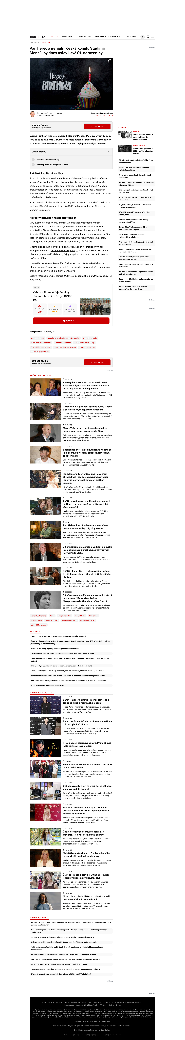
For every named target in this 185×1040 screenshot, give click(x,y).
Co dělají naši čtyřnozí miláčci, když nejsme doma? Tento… (134, 258)
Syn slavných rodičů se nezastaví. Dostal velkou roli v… (136, 191)
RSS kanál (106, 1002)
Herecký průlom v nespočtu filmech (52, 165)
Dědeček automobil (63, 343)
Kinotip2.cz (34, 42)
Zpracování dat (117, 1002)
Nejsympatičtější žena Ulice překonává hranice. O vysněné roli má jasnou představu (65, 969)
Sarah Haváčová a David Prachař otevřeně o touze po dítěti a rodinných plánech (63, 954)
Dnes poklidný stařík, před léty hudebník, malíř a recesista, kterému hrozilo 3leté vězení (67, 671)
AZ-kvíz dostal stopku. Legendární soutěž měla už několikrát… (136, 273)
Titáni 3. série (36, 620)
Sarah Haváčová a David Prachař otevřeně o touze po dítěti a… (136, 183)
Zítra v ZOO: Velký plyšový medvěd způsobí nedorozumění (55, 649)
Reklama (59, 1002)
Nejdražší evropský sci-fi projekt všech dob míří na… (135, 176)
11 (91, 1035)
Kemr (52, 616)
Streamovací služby (140, 145)
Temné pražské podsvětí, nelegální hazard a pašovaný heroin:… (143, 137)
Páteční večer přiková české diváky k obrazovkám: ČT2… (134, 221)
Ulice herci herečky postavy (107, 37)
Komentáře (98, 126)
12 (94, 1035)
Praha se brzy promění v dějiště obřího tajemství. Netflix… (143, 151)
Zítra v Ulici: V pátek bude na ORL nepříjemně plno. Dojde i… (132, 228)
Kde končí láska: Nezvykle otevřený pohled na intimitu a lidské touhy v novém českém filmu (69, 681)
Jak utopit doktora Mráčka (65, 347)
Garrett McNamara (38, 625)
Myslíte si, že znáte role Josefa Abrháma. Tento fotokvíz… (136, 161)
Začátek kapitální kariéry (48, 159)
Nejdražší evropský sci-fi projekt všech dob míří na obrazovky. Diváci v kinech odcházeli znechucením (67, 948)
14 (100, 1035)
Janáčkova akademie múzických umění (63, 338)
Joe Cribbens (80, 616)
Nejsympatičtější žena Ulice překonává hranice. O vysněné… (135, 206)
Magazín (136, 131)
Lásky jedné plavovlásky (84, 343)
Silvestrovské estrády (39, 352)
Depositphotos (106, 1030)
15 (104, 1035)
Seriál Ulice (67, 37)
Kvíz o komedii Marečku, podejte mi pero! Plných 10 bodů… (136, 243)
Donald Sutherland (38, 616)
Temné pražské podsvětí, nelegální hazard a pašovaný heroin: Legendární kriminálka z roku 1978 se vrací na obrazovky (71, 923)
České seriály (130, 37)
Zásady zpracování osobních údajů (76, 1005)
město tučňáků (52, 620)
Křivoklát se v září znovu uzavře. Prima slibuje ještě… (135, 213)
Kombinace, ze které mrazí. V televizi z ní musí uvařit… (136, 265)
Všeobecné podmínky (78, 1002)
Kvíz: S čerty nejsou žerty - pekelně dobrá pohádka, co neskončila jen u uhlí (61, 666)
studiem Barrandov (39, 210)
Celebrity (54, 37)
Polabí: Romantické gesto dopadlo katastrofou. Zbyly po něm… (133, 287)
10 (88, 1035)
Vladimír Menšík (37, 338)
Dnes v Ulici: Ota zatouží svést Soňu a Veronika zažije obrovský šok (58, 636)
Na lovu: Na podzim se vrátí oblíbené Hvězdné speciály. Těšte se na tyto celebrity (64, 942)
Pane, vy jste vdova (87, 347)
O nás (44, 1002)
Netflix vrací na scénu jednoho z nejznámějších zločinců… (132, 235)
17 (110, 1035)
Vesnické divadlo (90, 338)
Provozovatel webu (94, 1002)
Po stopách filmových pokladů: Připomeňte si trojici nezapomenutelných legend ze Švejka (68, 676)
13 (97, 1035)
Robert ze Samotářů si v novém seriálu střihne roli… (135, 198)
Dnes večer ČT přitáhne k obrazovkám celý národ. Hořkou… (136, 280)
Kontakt (118, 1005)
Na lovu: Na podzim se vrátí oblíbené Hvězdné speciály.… (134, 169)
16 (107, 1035)
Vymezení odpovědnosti (132, 1002)
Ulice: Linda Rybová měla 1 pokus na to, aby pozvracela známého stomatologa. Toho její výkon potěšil (70, 659)
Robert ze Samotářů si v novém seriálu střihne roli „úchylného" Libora (59, 964)
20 (120, 1035)
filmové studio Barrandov (41, 343)
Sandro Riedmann (45, 115)
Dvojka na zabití (64, 616)
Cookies (66, 1002)
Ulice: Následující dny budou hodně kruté (47, 685)
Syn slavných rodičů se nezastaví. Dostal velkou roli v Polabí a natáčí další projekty (65, 959)
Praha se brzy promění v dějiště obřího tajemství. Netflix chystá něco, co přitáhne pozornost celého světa (69, 931)
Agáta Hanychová (69, 620)
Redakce (51, 1002)
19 (116, 1035)
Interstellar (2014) (87, 620)
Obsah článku (39, 151)
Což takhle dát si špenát (63, 250)
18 (113, 1035)
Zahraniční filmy (84, 37)
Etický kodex (93, 1005)
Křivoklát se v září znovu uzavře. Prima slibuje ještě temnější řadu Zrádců (61, 974)
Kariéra (111, 1005)
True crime (93, 616)
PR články (103, 1005)
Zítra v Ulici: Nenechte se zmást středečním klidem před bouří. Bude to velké (62, 653)
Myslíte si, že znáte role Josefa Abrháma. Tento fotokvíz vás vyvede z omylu (62, 937)
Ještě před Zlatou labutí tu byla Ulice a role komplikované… (135, 250)
